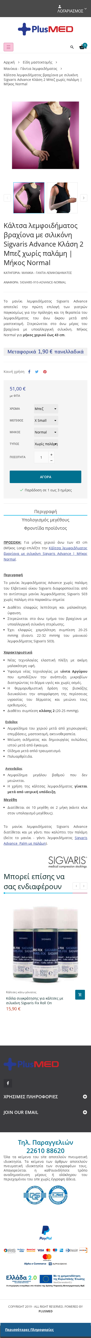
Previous (7, 198)
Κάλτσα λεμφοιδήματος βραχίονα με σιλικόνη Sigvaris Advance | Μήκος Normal (45, 553)
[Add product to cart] (80, 995)
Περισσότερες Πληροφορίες (29, 1329)
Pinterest (45, 371)
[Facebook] (8, 1083)
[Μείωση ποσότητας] (51, 460)
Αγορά (45, 477)
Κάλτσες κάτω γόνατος (21, 992)
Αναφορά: (11, 282)
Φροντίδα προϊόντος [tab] (45, 528)
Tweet (37, 371)
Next (83, 198)
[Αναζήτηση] (72, 47)
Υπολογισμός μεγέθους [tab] (45, 520)
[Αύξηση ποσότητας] (51, 454)
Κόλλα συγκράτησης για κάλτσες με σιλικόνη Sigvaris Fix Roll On (34, 1000)
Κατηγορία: (12, 273)
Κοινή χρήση (29, 371)
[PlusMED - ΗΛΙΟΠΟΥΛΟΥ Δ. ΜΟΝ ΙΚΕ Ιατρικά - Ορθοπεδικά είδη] (45, 29)
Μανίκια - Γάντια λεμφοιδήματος (47, 273)
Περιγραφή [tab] (45, 511)
